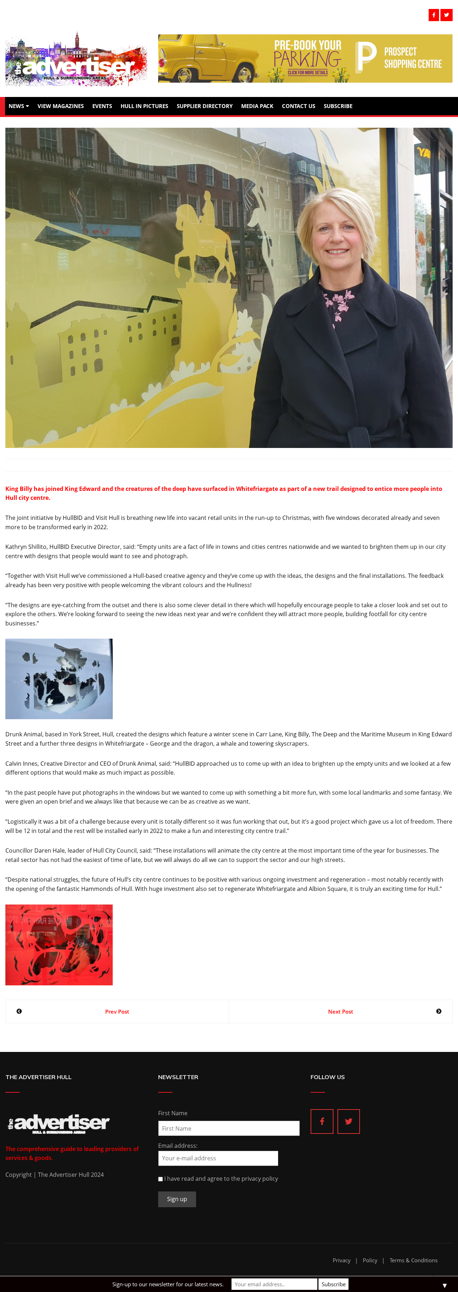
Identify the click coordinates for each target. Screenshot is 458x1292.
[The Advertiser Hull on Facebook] (322, 1121)
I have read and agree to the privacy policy (221, 1179)
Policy (370, 1260)
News (16, 105)
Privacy (342, 1260)
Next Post (340, 1011)
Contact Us (298, 105)
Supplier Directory (205, 105)
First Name (172, 1113)
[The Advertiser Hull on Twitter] (348, 1121)
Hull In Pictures (144, 105)
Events (102, 105)
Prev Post (117, 1011)
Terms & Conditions (414, 1260)
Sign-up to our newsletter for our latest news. (168, 1284)
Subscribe (338, 105)
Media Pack (257, 105)
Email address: (178, 1146)
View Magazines (61, 105)
